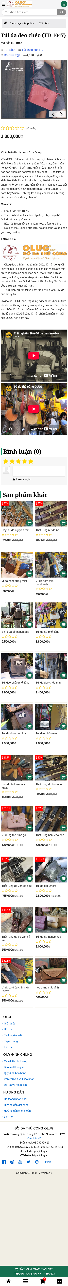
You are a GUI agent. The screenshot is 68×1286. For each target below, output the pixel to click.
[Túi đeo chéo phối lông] (17, 666)
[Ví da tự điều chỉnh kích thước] (17, 971)
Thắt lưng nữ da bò (47, 530)
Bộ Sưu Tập (12, 55)
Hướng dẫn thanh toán (17, 1110)
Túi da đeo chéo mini (48, 682)
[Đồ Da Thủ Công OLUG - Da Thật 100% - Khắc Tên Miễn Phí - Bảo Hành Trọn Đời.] (19, 4)
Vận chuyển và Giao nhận (19, 1079)
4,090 (30, 55)
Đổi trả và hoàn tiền (15, 1084)
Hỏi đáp (8, 1029)
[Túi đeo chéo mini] (51, 717)
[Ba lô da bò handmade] (17, 615)
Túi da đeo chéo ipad (14, 733)
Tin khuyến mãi (13, 1035)
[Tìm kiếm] (61, 12)
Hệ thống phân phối (15, 1099)
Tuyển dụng (11, 1041)
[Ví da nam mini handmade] (51, 565)
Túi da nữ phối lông (47, 631)
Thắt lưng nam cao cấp (50, 835)
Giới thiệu (10, 1023)
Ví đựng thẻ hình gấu (14, 835)
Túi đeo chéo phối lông (15, 682)
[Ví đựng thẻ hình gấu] (17, 819)
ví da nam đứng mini (14, 580)
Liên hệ (8, 1047)
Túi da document (46, 885)
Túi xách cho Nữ (32, 50)
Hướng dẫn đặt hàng (16, 1105)
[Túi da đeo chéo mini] (51, 666)
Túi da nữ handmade (48, 936)
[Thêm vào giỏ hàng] (29, 523)
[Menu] (25, 1281)
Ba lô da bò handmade (15, 631)
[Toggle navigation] (3, 4)
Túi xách (9, 50)
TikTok (47, 1162)
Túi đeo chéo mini (46, 733)
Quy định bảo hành (15, 1073)
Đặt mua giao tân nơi (34, 1271)
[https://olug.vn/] (5, 23)
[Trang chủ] (8, 1281)
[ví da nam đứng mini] (17, 565)
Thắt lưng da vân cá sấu (17, 885)
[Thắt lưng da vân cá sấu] (17, 869)
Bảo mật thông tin (14, 1067)
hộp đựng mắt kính (47, 987)
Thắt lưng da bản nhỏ (49, 784)
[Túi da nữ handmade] (51, 920)
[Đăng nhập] (64, 4)
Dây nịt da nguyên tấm (15, 530)
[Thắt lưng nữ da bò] (51, 514)
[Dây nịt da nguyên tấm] (17, 514)
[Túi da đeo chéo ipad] (17, 717)
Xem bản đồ (34, 1138)
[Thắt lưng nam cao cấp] (51, 819)
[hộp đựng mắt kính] (51, 971)
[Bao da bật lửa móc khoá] (17, 768)
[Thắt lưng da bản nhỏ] (51, 768)
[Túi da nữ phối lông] (51, 615)
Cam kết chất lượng (15, 1061)
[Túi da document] (51, 869)
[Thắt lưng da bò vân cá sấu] (17, 920)
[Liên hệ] (59, 1281)
